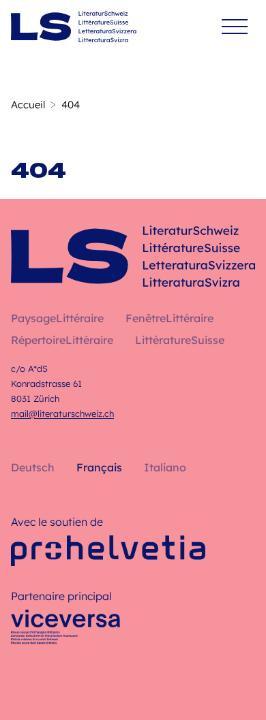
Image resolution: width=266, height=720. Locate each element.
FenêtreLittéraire (169, 318)
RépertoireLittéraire (62, 340)
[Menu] (234, 27)
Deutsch (33, 467)
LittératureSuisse (179, 340)
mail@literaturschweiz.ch (62, 413)
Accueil (28, 104)
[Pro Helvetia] (108, 550)
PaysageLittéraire (57, 318)
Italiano (165, 467)
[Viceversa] (65, 631)
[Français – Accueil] (73, 26)
